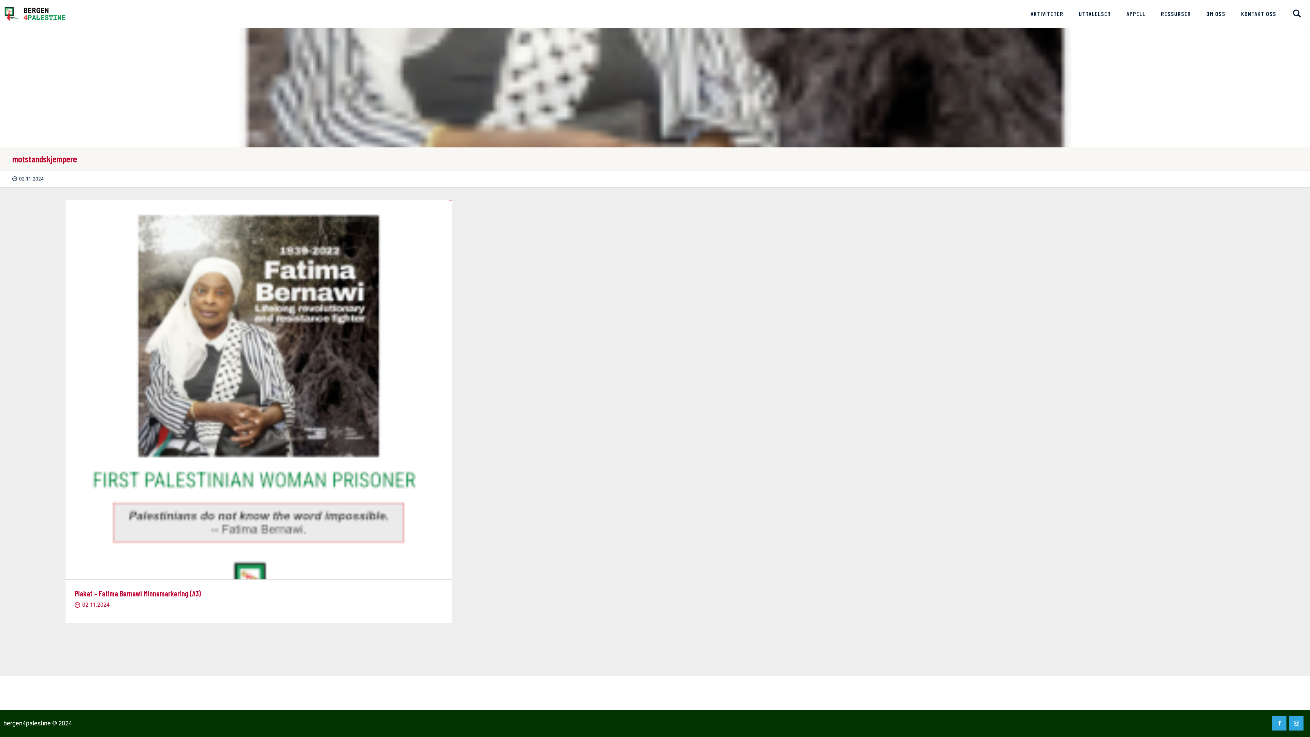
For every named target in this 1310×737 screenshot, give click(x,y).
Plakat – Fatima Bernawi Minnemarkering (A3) (138, 593)
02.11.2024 (31, 179)
